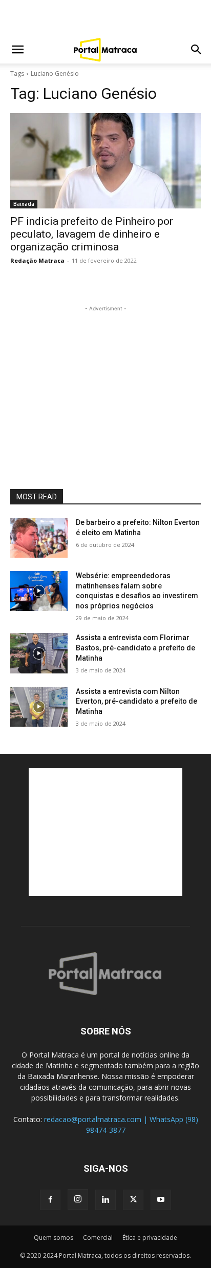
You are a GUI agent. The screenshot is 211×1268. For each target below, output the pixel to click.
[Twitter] (133, 1200)
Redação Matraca (37, 260)
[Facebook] (50, 1200)
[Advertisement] (105, 18)
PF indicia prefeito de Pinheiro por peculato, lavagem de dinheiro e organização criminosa (91, 234)
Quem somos (53, 1237)
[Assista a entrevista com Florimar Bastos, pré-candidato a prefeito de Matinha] (39, 653)
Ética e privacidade (149, 1237)
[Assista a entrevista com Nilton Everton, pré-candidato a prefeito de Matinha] (39, 707)
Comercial (98, 1237)
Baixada (23, 203)
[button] (17, 50)
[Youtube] (161, 1200)
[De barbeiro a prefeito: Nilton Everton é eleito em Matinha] (39, 538)
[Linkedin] (105, 1200)
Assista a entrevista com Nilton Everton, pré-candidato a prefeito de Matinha (136, 701)
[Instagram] (78, 1199)
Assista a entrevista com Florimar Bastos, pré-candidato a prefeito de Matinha (135, 647)
